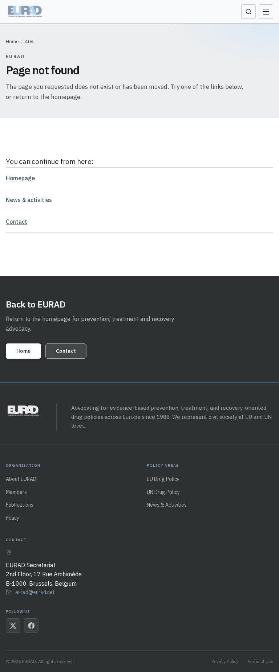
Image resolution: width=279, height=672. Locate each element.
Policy (12, 518)
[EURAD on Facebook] (31, 625)
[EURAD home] (25, 12)
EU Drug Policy (163, 479)
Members (16, 492)
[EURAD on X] (13, 625)
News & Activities (167, 505)
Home (12, 41)
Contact (16, 221)
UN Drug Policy (163, 492)
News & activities (29, 199)
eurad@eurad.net (35, 592)
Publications (19, 505)
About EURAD (21, 479)
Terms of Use (260, 661)
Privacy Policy (224, 661)
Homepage (20, 178)
